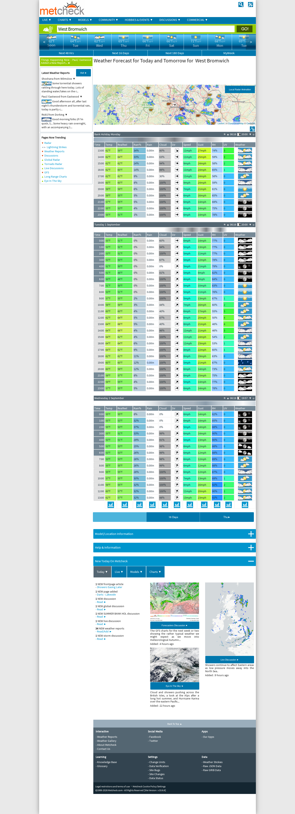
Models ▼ (136, 572)
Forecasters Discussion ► (175, 625)
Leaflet (221, 123)
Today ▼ (102, 572)
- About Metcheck (106, 745)
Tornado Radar (53, 164)
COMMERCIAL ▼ (197, 20)
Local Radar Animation (240, 89)
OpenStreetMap (236, 123)
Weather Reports (54, 151)
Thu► (226, 517)
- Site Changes (156, 774)
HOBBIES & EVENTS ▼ (139, 20)
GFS (46, 172)
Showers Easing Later (109, 587)
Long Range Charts (55, 176)
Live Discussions (54, 168)
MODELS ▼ (85, 20)
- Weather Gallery (106, 741)
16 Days (173, 517)
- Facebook (154, 737)
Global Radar (52, 160)
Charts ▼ (155, 572)
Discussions (51, 155)
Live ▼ (119, 572)
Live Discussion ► (230, 659)
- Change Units (156, 762)
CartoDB (250, 123)
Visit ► (83, 72)
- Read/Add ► (104, 631)
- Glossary (102, 766)
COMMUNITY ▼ (108, 20)
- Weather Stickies (212, 762)
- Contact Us (103, 749)
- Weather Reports (106, 737)
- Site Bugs (154, 770)
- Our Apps (208, 737)
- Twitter (153, 741)
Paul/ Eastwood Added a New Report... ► (66, 61)
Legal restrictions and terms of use (112, 786)
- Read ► (101, 602)
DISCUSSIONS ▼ (170, 20)
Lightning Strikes (57, 147)
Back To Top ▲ (174, 723)
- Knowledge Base (106, 762)
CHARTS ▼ (65, 20)
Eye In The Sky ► (175, 685)
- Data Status (155, 778)
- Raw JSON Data (211, 766)
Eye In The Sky (53, 181)
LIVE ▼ (46, 20)
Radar (47, 143)
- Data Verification (158, 766)
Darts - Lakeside (106, 594)
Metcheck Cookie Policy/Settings (149, 786)
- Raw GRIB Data (211, 770)
